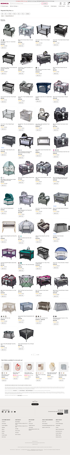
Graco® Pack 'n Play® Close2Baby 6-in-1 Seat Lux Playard (25, 68)
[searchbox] (25, 3)
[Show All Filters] (2, 14)
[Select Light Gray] (54, 316)
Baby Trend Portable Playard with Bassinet (60, 208)
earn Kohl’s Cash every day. (45, 1)
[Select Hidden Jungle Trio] (19, 150)
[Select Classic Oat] (5, 316)
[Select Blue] (4, 373)
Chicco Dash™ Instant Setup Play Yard (7, 149)
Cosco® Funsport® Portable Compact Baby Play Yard (8, 263)
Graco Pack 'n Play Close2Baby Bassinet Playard (25, 97)
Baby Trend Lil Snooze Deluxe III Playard (60, 96)
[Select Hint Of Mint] (58, 150)
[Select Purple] (41, 373)
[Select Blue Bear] (59, 373)
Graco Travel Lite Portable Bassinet (7, 208)
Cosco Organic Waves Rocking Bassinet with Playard (26, 317)
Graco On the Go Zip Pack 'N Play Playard (8, 96)
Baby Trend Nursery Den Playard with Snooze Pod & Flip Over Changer (25, 152)
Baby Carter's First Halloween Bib (16, 373)
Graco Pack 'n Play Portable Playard (7, 124)
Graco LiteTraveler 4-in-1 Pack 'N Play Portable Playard (42, 263)
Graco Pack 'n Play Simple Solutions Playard (61, 39)
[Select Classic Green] (3, 316)
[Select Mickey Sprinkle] (21, 263)
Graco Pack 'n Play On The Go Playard (43, 39)
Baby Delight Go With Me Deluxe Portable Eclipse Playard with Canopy (8, 180)
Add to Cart (4, 47)
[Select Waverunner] (21, 236)
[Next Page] (37, 355)
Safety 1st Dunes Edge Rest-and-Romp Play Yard (9, 236)
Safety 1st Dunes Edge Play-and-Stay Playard (42, 236)
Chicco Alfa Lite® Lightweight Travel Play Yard (8, 344)
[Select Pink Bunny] (61, 373)
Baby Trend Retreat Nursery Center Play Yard (61, 151)
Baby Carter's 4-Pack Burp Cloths (41, 375)
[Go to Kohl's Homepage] (5, 3)
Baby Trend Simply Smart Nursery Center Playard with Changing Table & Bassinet (60, 178)
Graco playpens (22, 390)
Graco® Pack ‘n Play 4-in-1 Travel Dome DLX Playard (8, 42)
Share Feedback (35, 404)
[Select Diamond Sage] (21, 150)
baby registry (20, 395)
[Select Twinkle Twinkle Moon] (36, 68)
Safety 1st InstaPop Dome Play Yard (24, 237)
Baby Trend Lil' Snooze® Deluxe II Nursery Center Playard (60, 291)
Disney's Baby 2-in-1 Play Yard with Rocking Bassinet (26, 265)
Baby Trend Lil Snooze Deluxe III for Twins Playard (43, 178)
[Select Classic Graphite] (1, 316)
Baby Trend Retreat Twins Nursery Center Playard (60, 124)
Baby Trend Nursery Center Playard (42, 290)
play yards (15, 390)
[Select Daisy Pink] (21, 208)
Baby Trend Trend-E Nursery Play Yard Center (60, 68)
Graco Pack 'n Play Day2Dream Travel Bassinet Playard (42, 124)
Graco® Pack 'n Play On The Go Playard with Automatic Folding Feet (9, 68)
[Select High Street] (19, 236)
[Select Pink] (6, 373)
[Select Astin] (3, 40)
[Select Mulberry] (54, 150)
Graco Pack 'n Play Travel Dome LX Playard (43, 208)
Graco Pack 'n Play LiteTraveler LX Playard (60, 262)
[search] (10, 3)
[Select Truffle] (36, 316)
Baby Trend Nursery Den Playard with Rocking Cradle (25, 211)
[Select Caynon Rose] (3, 178)
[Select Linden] (1, 40)
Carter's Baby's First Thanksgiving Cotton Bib (28, 373)
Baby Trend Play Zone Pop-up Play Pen (25, 290)
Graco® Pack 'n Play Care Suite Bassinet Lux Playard (26, 124)
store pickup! (32, 1)
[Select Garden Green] (1, 178)
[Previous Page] (31, 355)
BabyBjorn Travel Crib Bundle (58, 235)
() (6, 71)
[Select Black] (56, 316)
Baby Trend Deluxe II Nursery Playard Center (26, 177)
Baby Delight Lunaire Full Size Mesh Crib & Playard (43, 150)
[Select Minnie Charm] (19, 263)
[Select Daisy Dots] (38, 68)
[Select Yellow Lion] (63, 373)
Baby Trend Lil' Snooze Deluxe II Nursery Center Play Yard (43, 70)
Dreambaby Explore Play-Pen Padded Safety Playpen (44, 97)
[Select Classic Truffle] (40, 316)
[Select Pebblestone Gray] (19, 208)
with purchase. (21, 1)
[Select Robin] (56, 150)
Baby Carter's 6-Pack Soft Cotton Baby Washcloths (52, 373)
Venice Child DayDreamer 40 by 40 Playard (26, 343)
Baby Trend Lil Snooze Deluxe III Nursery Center (25, 40)
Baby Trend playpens (29, 390)
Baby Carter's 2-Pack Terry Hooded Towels (63, 375)
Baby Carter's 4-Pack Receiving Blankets (5, 375)
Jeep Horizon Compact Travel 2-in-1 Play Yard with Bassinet (60, 318)
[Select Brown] (2, 373)
